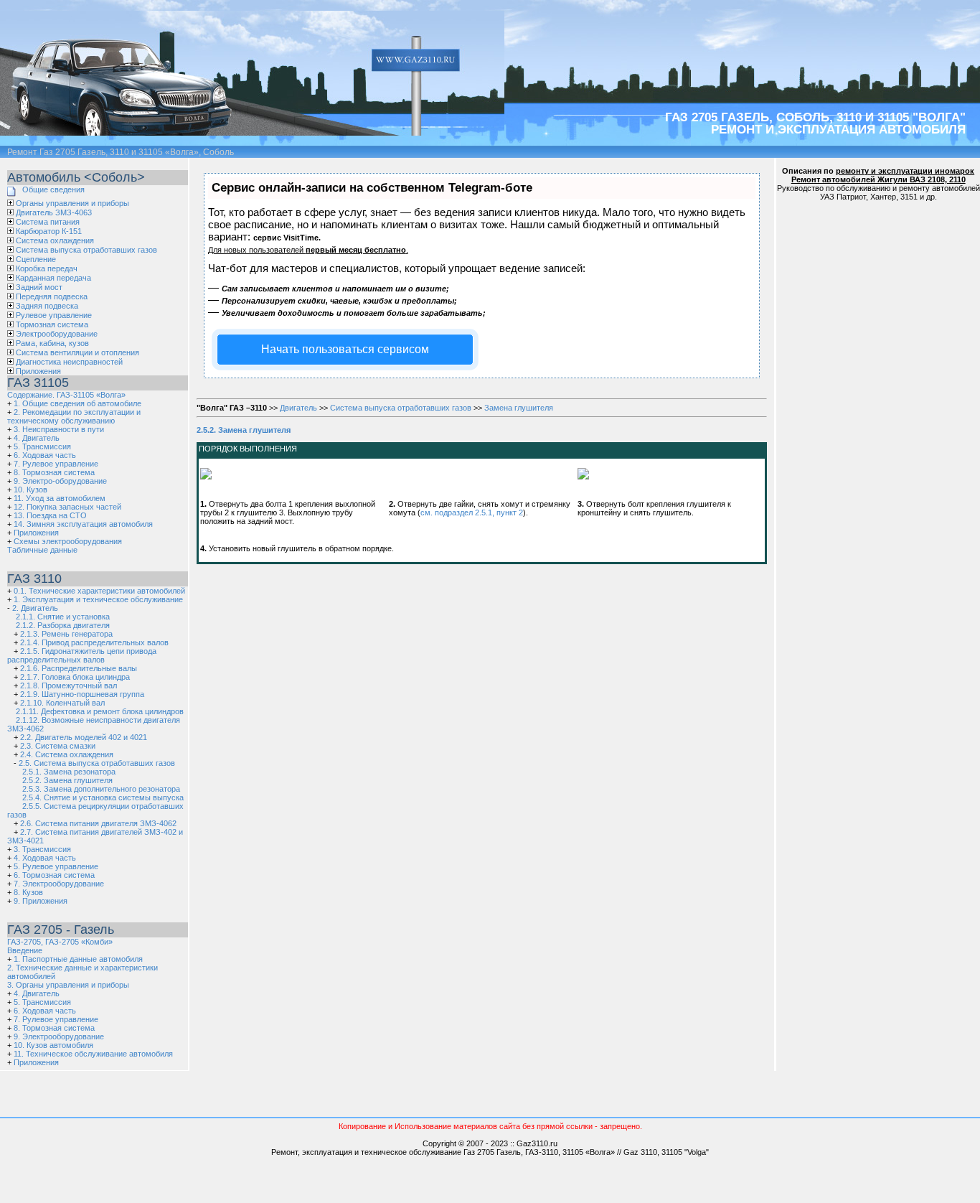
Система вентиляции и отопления (77, 352)
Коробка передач (46, 268)
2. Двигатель (35, 608)
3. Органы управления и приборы (68, 984)
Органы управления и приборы (72, 203)
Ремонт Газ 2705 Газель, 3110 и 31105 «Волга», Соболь (120, 152)
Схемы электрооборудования (68, 541)
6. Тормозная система (54, 875)
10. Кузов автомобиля (53, 1045)
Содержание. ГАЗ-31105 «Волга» (66, 394)
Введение (24, 950)
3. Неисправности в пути (59, 429)
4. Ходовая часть (45, 857)
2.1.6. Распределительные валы (78, 668)
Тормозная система (52, 324)
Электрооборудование (57, 333)
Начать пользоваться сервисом (345, 349)
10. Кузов (30, 489)
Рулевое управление (54, 315)
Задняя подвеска (47, 305)
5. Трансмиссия (42, 446)
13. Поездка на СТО (50, 515)
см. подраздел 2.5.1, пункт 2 (471, 512)
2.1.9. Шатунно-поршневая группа (82, 694)
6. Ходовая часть (45, 455)
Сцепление (36, 259)
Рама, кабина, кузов (52, 343)
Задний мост (39, 287)
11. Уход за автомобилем (59, 498)
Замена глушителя (518, 407)
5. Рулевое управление (56, 866)
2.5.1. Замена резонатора (69, 771)
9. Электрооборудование (59, 1036)
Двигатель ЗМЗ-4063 (54, 212)
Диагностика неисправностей (69, 361)
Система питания (48, 221)
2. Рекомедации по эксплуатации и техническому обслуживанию (74, 416)
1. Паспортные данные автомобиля (78, 959)
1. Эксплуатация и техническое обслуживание (98, 599)
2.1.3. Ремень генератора (66, 633)
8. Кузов (28, 892)
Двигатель (298, 407)
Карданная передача (53, 277)
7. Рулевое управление (56, 463)
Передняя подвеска (52, 296)
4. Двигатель (37, 438)
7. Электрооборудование (59, 883)
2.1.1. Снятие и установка (63, 616)
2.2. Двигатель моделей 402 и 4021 (83, 737)
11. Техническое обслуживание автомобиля (93, 1053)
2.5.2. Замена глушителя (67, 780)
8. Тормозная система (54, 472)
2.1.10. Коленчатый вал (62, 702)
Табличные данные (42, 550)
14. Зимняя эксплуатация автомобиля (83, 524)
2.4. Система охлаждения (66, 754)
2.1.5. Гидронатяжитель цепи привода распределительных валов (81, 655)
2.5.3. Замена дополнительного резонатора (101, 789)
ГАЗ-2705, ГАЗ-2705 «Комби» (60, 941)
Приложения (38, 371)
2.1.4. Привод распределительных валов (94, 642)
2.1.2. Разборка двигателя (63, 625)
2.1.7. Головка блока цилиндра (75, 677)
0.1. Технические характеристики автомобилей (99, 590)
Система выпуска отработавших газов (86, 249)
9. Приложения (40, 901)
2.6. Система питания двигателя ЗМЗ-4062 (98, 823)
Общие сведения (53, 189)
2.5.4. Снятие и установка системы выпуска (103, 797)
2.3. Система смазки (57, 745)
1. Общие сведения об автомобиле (77, 403)
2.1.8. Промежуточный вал (68, 685)
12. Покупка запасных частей (67, 506)
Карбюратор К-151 (49, 231)
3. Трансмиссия (42, 849)
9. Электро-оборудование (60, 481)
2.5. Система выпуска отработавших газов (97, 763)
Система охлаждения (55, 240)
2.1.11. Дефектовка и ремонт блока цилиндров (100, 711)
